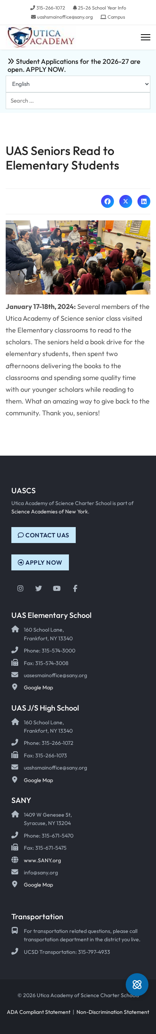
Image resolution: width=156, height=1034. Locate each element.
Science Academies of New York (49, 511)
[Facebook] (107, 201)
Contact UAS (46, 535)
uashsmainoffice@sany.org (65, 17)
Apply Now (43, 562)
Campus (116, 17)
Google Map (38, 687)
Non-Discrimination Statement (112, 1012)
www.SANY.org (42, 860)
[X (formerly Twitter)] (125, 201)
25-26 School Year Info (102, 8)
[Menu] (145, 37)
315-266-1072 (50, 8)
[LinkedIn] (143, 201)
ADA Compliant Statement (38, 1012)
